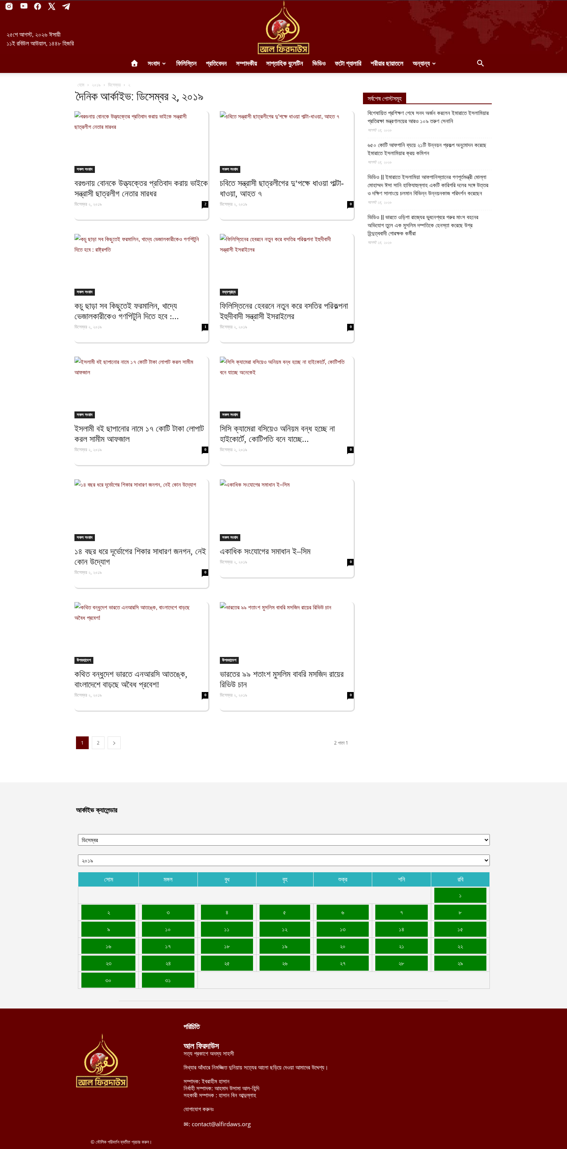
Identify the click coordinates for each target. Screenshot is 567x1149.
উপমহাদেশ (84, 660)
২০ (343, 946)
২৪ (168, 963)
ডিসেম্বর (114, 84)
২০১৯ (96, 84)
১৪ (401, 929)
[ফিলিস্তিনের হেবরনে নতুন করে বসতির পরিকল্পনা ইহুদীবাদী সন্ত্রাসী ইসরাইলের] (287, 265)
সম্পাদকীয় (246, 63)
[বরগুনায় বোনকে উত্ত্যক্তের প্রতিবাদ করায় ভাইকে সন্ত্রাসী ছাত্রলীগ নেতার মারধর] (141, 142)
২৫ (227, 963)
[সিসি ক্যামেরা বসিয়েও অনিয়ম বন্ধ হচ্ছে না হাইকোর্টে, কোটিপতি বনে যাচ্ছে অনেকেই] (287, 387)
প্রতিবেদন (216, 63)
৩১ (168, 980)
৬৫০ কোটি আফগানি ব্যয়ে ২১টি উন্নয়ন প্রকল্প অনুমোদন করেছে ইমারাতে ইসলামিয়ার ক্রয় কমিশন (427, 149)
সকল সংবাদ (85, 169)
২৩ (108, 963)
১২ (284, 929)
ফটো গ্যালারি (348, 63)
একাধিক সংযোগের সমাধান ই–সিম (265, 551)
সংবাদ (154, 63)
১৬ (108, 946)
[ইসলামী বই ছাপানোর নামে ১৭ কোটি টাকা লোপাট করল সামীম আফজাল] (141, 387)
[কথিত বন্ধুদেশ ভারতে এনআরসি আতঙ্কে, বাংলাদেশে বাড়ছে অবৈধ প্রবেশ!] (141, 633)
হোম (81, 84)
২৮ (401, 963)
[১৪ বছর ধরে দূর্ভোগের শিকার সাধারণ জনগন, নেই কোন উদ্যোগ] (141, 510)
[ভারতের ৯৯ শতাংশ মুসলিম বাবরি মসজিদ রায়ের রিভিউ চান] (287, 633)
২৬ (284, 963)
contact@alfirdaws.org (221, 1124)
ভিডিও (319, 63)
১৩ (343, 929)
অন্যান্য (421, 63)
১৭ (168, 946)
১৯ (284, 946)
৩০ (108, 980)
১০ (168, 929)
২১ (401, 946)
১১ (227, 929)
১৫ (460, 929)
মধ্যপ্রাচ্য (229, 291)
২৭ (343, 963)
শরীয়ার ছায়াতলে (387, 63)
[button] (480, 64)
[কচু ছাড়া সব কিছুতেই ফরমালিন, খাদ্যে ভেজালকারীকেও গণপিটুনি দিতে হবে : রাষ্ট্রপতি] (141, 265)
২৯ (460, 963)
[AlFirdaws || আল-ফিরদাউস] (283, 27)
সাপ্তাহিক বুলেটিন (284, 63)
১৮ (227, 946)
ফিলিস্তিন (186, 63)
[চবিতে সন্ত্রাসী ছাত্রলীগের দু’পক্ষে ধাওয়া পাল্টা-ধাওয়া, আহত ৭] (287, 142)
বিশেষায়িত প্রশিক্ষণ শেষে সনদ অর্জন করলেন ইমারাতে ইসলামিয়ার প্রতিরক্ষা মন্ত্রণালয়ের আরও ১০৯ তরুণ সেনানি (428, 117)
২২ (460, 946)
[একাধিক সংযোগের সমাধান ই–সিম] (287, 510)
